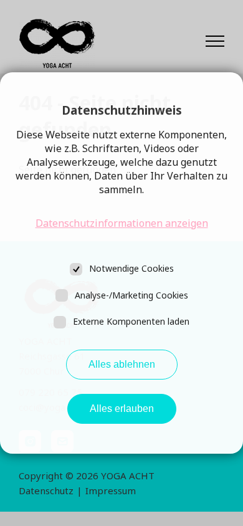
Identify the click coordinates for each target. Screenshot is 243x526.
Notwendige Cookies (131, 268)
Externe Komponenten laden (131, 321)
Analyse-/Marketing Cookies (131, 295)
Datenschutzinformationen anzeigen (122, 223)
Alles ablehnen (121, 364)
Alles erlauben (122, 408)
